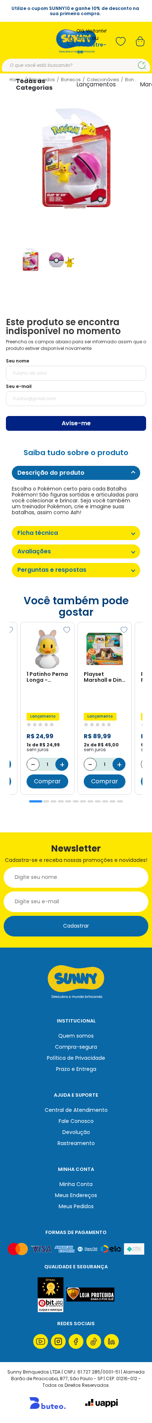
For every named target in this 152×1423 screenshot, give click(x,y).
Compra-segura (76, 1047)
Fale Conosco (76, 1121)
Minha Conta (76, 1184)
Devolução (76, 1132)
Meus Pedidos (76, 1206)
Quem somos (76, 1035)
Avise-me (76, 423)
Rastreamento (76, 1143)
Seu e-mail (19, 386)
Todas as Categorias (34, 84)
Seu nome (17, 361)
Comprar (47, 781)
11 (112, 801)
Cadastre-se (91, 48)
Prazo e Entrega (76, 1069)
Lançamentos (96, 84)
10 (105, 801)
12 (120, 801)
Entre (84, 38)
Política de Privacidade (76, 1058)
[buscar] (141, 65)
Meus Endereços (76, 1195)
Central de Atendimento (76, 1110)
